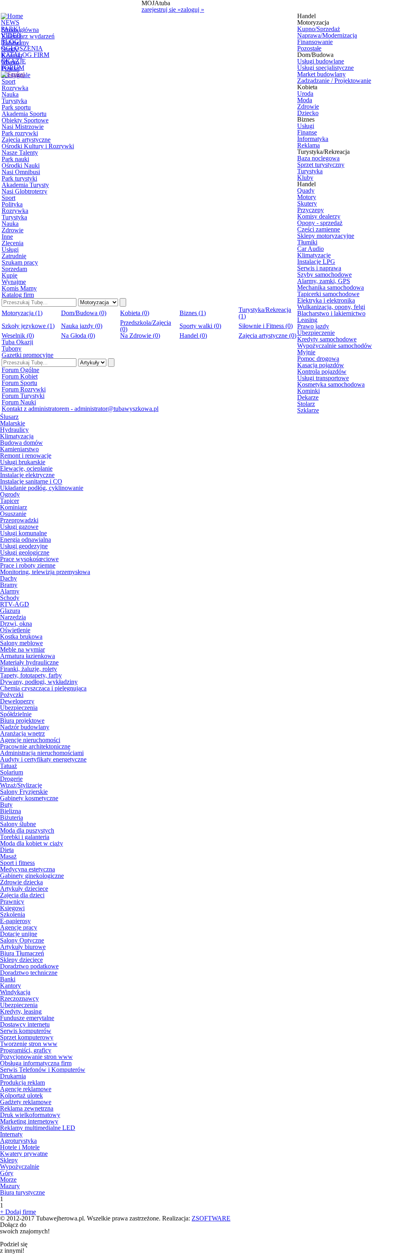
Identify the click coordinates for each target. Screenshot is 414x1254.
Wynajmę (14, 281)
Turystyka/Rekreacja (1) (265, 313)
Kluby (305, 177)
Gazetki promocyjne (27, 354)
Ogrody (10, 494)
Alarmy (9, 591)
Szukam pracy (20, 262)
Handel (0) (193, 335)
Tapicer (9, 500)
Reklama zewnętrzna (26, 1108)
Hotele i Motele (20, 1147)
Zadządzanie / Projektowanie (334, 80)
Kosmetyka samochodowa (331, 384)
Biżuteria (11, 817)
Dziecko (308, 112)
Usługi (10, 249)
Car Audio (310, 248)
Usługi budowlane (320, 61)
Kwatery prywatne (24, 1153)
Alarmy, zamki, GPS (323, 281)
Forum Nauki (19, 402)
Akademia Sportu (24, 113)
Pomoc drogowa (318, 358)
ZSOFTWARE (211, 1218)
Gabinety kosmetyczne (29, 798)
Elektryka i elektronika (326, 300)
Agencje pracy (18, 927)
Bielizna (10, 811)
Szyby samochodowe (324, 274)
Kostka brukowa (21, 636)
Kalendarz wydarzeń (28, 36)
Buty (6, 804)
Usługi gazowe (19, 526)
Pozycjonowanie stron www (36, 1056)
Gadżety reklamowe (25, 1101)
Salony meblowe (21, 643)
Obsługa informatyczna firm (36, 1063)
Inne (7, 236)
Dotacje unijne (18, 933)
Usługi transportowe (323, 378)
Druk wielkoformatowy (30, 1114)
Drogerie (11, 778)
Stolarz (306, 403)
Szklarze (308, 410)
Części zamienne (318, 229)
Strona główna (20, 29)
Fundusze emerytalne (27, 1017)
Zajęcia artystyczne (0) (267, 335)
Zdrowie (12, 230)
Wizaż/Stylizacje (21, 785)
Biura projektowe (22, 720)
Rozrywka (15, 87)
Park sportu (16, 107)
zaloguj (192, 9)
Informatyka (312, 138)
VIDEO (11, 35)
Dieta (7, 849)
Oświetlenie (15, 630)
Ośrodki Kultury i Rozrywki (38, 146)
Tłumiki (307, 242)
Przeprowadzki (19, 520)
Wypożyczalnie (19, 1166)
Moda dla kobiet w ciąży (31, 843)
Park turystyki (19, 178)
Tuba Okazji (17, 342)
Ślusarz (9, 416)
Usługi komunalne (23, 533)
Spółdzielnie (16, 714)
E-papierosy (15, 920)
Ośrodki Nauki (21, 165)
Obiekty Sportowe (25, 120)
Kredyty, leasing (21, 1011)
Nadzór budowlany (24, 727)
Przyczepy (310, 209)
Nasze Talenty (20, 152)
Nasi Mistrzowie (23, 126)
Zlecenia (12, 243)
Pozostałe (309, 48)
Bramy (8, 584)
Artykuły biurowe (23, 946)
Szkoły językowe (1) (28, 325)
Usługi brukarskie (22, 462)
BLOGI (11, 41)
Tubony (11, 348)
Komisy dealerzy (318, 216)
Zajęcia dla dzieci (22, 895)
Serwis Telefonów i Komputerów (42, 1069)
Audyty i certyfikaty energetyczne (43, 759)
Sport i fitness (17, 862)
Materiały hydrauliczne (29, 662)
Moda (304, 100)
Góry (6, 1173)
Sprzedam (14, 268)
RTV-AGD (14, 604)
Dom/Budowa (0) (83, 312)
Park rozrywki (20, 133)
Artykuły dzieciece (24, 888)
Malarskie (12, 423)
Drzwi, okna (16, 623)
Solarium (11, 772)
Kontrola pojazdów (321, 371)
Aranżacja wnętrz (22, 733)
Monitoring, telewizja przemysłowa (45, 571)
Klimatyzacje (314, 255)
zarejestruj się (161, 9)
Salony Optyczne (22, 940)
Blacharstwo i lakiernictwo (331, 313)
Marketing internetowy (29, 1121)
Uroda (305, 93)
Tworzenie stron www (28, 1043)
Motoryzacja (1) (22, 312)
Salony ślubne (18, 824)
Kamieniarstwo (19, 449)
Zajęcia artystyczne (26, 139)
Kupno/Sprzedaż (318, 28)
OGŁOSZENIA (22, 48)
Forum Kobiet (20, 376)
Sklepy (9, 1160)
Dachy (8, 578)
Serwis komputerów (25, 1030)
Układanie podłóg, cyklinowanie (41, 487)
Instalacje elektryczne (27, 474)
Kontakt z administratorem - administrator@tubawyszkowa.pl (80, 408)
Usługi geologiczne (24, 552)
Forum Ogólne (20, 369)
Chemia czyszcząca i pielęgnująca (43, 688)
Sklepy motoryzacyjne (325, 235)
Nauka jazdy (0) (81, 325)
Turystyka (14, 100)
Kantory (10, 985)
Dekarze (308, 397)
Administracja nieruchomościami (42, 752)
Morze (8, 1179)
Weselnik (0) (18, 335)
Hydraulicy (14, 429)
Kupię (9, 275)
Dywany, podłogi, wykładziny (39, 681)
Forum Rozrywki (24, 389)
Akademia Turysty (25, 184)
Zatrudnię (14, 255)
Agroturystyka (18, 1140)
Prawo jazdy (313, 326)
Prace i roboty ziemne (27, 565)
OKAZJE (13, 61)
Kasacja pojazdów (320, 365)
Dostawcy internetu (25, 1024)
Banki (7, 979)
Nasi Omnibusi (21, 171)
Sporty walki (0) (200, 325)
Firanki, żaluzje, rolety (28, 668)
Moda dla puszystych (27, 830)
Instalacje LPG (316, 261)
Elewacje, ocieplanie (26, 468)
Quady (306, 190)
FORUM (12, 67)
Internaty (11, 1134)
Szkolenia (12, 914)
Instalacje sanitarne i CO (31, 481)
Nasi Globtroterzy (24, 191)
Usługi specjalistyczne (325, 67)
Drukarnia (13, 1076)
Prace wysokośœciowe (29, 558)
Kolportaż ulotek (21, 1095)
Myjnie (306, 352)
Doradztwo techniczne (28, 972)
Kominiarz (13, 507)
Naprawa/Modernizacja (327, 35)
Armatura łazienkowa (27, 655)
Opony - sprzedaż (319, 222)
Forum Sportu (19, 382)
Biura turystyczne (22, 1192)
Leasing (307, 319)
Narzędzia (13, 617)
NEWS (10, 22)
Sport (8, 81)
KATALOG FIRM (25, 54)
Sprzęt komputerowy (26, 1037)
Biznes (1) (193, 312)
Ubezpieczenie (316, 332)
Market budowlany (321, 74)
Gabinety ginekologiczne (32, 875)
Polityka (12, 204)
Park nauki (15, 159)
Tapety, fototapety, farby (31, 675)
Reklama (308, 145)
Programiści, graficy (25, 1050)
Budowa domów (21, 442)
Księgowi (12, 908)
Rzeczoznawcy (19, 998)
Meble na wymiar (22, 649)
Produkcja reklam (22, 1082)
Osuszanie (13, 513)
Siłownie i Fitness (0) (266, 325)
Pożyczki (11, 694)
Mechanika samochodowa (330, 287)
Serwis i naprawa (319, 268)
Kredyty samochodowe (327, 339)
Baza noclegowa (318, 158)
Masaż (8, 856)
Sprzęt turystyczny (320, 164)
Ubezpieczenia (19, 707)
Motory (306, 197)
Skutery (307, 203)
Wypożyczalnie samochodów (334, 345)
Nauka (10, 94)
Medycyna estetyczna (27, 869)
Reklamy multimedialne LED (37, 1127)
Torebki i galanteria (24, 836)
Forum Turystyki (23, 395)
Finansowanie (315, 41)
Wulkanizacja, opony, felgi (331, 306)
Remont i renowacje (25, 455)
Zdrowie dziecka (21, 882)
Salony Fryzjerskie (24, 791)
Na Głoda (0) (78, 335)
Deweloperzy (17, 701)
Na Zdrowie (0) (140, 335)
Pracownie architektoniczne (35, 746)
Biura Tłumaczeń (22, 953)
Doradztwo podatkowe (29, 966)
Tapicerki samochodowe (328, 293)
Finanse (307, 132)
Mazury (10, 1185)
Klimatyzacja (17, 436)
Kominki (308, 390)
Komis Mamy (19, 288)
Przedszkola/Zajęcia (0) (145, 325)
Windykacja (15, 992)
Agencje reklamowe (25, 1089)
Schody (9, 597)
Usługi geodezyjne (24, 546)
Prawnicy (12, 901)
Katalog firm (18, 294)
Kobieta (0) (134, 312)
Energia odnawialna (25, 539)
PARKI (10, 28)
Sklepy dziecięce (21, 959)
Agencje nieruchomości (30, 739)
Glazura (10, 610)
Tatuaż (8, 765)
